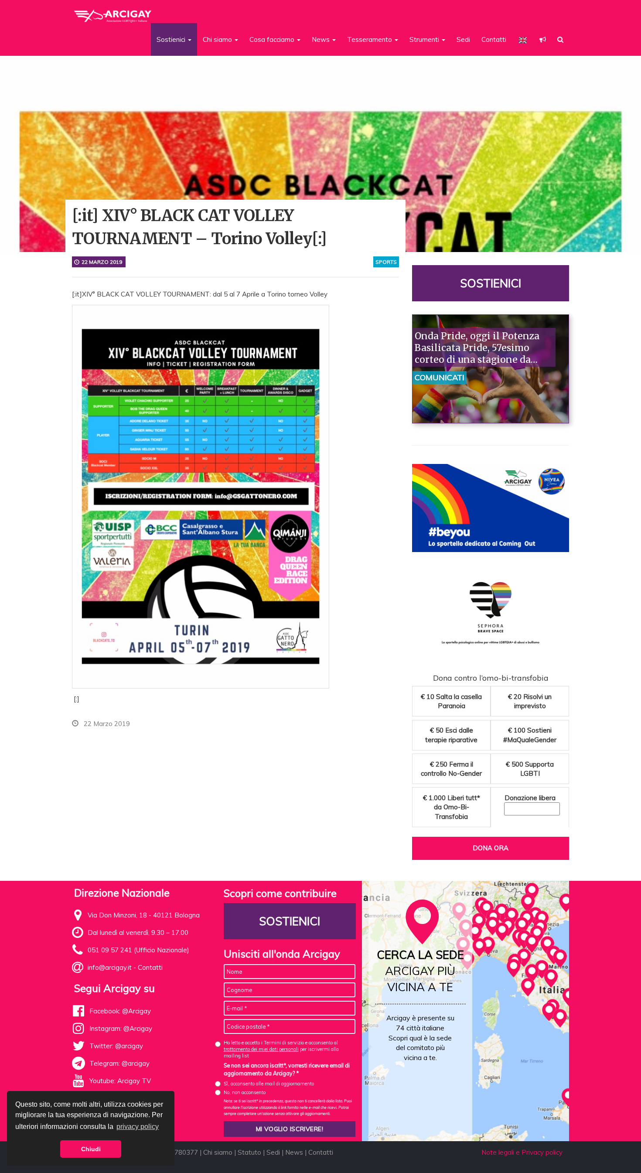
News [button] (321, 39)
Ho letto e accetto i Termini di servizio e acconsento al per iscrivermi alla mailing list (281, 1049)
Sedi (463, 39)
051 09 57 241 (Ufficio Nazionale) (138, 950)
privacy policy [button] (137, 1126)
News (294, 1152)
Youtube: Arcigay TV (120, 1081)
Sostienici (490, 283)
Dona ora (490, 848)
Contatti (493, 39)
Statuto (249, 1152)
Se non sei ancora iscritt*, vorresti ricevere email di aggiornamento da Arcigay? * (287, 1069)
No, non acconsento (245, 1092)
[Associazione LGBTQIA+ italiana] (113, 12)
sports (386, 262)
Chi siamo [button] (218, 39)
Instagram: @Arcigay (120, 1028)
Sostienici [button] (172, 39)
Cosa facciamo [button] (272, 39)
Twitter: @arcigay (116, 1046)
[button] (543, 39)
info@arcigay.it (110, 967)
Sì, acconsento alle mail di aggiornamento (269, 1084)
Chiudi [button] (91, 1149)
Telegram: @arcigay (119, 1063)
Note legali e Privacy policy (522, 1152)
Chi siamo (217, 1152)
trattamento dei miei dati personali (261, 1049)
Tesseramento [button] (370, 39)
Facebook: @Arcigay (120, 1011)
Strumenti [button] (425, 39)
